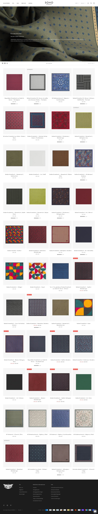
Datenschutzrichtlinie (55, 492)
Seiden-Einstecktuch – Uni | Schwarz (14, 398)
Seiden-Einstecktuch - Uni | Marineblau (83, 250)
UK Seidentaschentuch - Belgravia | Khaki (84, 434)
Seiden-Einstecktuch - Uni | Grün (84, 398)
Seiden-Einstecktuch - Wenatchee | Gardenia (37, 323)
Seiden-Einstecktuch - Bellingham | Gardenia (61, 250)
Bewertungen (22, 494)
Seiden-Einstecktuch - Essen (83, 323)
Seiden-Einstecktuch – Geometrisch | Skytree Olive (60, 175)
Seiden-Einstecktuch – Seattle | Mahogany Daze (60, 398)
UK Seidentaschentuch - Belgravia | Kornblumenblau (60, 99)
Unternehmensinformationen (57, 487)
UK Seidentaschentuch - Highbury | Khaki (37, 434)
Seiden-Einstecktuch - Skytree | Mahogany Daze (14, 360)
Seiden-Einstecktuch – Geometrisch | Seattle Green (14, 213)
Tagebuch (21, 489)
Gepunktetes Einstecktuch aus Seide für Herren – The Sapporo (14, 99)
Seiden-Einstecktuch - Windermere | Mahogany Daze (60, 213)
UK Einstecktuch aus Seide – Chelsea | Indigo (37, 470)
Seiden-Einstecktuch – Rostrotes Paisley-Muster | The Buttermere (37, 137)
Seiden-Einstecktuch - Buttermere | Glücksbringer (37, 251)
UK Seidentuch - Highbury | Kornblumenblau (60, 434)
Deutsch (82, 3)
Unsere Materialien (23, 492)
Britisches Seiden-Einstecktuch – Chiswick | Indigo (84, 470)
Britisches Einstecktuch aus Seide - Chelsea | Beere (14, 137)
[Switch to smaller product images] (4, 63)
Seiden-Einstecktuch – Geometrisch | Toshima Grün (14, 175)
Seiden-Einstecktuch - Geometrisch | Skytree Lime (37, 213)
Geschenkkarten (36, 496)
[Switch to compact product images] (7, 63)
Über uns (21, 487)
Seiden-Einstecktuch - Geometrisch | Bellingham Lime (84, 137)
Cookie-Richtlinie (54, 496)
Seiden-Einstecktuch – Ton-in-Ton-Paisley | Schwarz (14, 324)
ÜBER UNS (23, 3)
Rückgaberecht (36, 489)
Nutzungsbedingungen (56, 494)
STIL (13, 3)
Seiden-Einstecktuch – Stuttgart (14, 287)
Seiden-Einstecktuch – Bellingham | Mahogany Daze (60, 470)
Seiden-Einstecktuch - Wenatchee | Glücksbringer (14, 470)
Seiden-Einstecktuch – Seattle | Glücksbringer (83, 287)
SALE (18, 3)
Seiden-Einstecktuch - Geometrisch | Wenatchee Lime (60, 324)
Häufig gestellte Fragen (38, 492)
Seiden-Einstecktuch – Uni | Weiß (37, 174)
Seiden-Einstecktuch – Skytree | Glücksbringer (37, 398)
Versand (34, 487)
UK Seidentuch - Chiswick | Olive (14, 434)
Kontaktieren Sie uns (37, 500)
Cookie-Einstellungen (55, 498)
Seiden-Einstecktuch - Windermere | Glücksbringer (60, 137)
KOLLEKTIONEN (6, 3)
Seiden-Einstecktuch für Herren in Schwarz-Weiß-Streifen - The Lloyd (83, 99)
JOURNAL (30, 3)
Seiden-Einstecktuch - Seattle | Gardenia (60, 360)
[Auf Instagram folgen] (7, 505)
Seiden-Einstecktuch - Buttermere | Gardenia (84, 360)
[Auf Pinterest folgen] (10, 505)
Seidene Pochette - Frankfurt (14, 250)
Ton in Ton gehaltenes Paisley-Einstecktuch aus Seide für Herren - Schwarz (60, 287)
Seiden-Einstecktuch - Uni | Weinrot (83, 212)
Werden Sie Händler (55, 489)
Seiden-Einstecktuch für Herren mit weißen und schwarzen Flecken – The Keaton (37, 99)
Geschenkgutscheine (37, 494)
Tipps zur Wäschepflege (38, 498)
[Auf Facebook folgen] (4, 505)
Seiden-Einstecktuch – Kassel (37, 287)
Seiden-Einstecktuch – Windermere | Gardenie (84, 175)
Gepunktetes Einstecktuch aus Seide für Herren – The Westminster (37, 360)
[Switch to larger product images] (2, 63)
